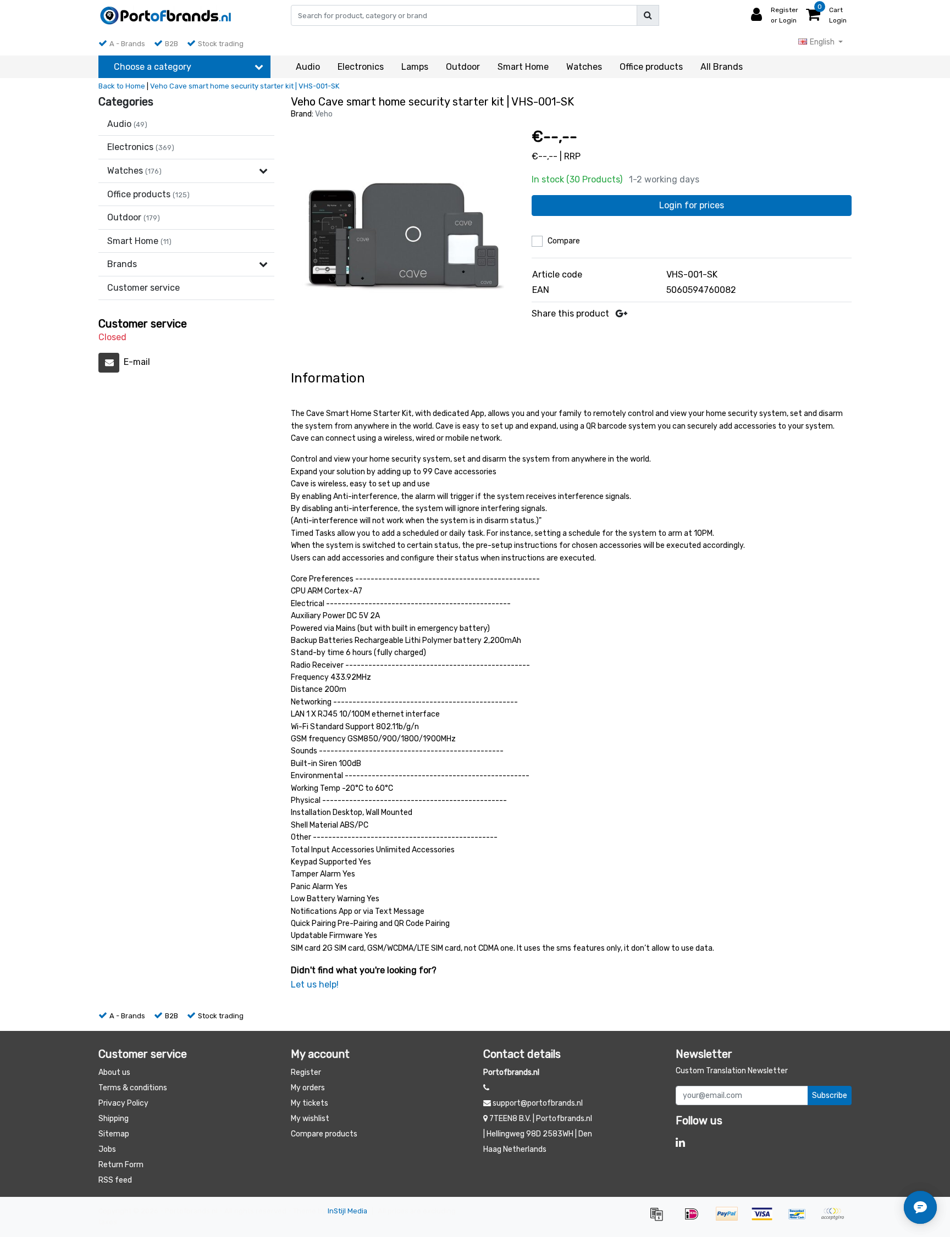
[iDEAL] (695, 1219)
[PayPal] (730, 1219)
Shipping (113, 1118)
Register (306, 1072)
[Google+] (621, 313)
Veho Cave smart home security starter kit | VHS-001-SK (244, 86)
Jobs (107, 1149)
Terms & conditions (132, 1087)
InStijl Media (347, 1211)
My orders (308, 1087)
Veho (324, 114)
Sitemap (113, 1134)
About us (114, 1072)
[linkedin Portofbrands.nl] (680, 1142)
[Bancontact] (801, 1219)
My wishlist (310, 1118)
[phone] (486, 1087)
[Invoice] (660, 1219)
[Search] (648, 15)
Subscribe (829, 1095)
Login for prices (691, 205)
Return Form (120, 1164)
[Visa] (765, 1219)
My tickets (309, 1103)
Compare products (324, 1134)
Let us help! (315, 984)
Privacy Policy (123, 1103)
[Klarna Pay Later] (835, 1219)
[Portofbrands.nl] (165, 15)
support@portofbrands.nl (538, 1103)
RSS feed (115, 1180)
